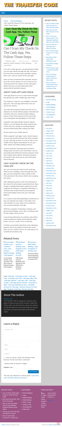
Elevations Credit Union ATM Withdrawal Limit (51, 59)
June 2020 (49, 215)
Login (48, 102)
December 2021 (51, 171)
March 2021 (49, 193)
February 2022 (50, 166)
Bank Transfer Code (55, 424)
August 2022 (50, 151)
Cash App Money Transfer (18, 283)
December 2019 (51, 225)
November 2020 (51, 203)
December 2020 (51, 200)
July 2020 (49, 213)
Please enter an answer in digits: (15, 363)
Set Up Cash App (27, 289)
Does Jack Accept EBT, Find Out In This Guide (52, 32)
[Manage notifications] (58, 423)
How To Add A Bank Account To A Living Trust (52, 52)
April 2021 (49, 190)
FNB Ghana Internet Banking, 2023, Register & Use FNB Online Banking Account (20, 263)
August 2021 (50, 180)
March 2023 (49, 133)
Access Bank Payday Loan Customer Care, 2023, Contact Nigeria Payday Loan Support (9, 262)
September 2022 (51, 148)
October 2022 (50, 146)
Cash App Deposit (10, 280)
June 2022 (49, 156)
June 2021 (49, 185)
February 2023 (50, 136)
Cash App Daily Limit (30, 278)
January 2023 (50, 138)
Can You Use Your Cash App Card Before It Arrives (51, 46)
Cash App (11, 276)
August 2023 (50, 131)
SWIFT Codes (50, 109)
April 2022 (49, 161)
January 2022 (50, 168)
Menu (3, 13)
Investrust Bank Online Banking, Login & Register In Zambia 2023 (33, 256)
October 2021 (50, 175)
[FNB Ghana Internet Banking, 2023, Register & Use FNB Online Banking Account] (21, 248)
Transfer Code (10, 61)
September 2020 (51, 208)
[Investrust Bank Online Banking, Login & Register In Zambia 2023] (33, 246)
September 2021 (51, 178)
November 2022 (51, 143)
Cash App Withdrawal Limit (17, 285)
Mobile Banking (15, 63)
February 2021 (50, 195)
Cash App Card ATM (15, 278)
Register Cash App (14, 289)
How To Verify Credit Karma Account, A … (52, 395)
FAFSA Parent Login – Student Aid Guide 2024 (52, 70)
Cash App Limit (22, 280)
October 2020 (50, 205)
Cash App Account (21, 276)
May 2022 (49, 158)
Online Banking (26, 63)
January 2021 (50, 198)
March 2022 (49, 163)
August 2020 (50, 210)
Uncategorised (50, 114)
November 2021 (51, 173)
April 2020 (49, 220)
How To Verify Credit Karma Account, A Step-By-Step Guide (52, 25)
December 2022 (51, 141)
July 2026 (49, 128)
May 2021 (49, 188)
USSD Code (49, 117)
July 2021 (49, 183)
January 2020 (50, 223)
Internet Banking (51, 99)
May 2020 (49, 218)
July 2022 (49, 153)
